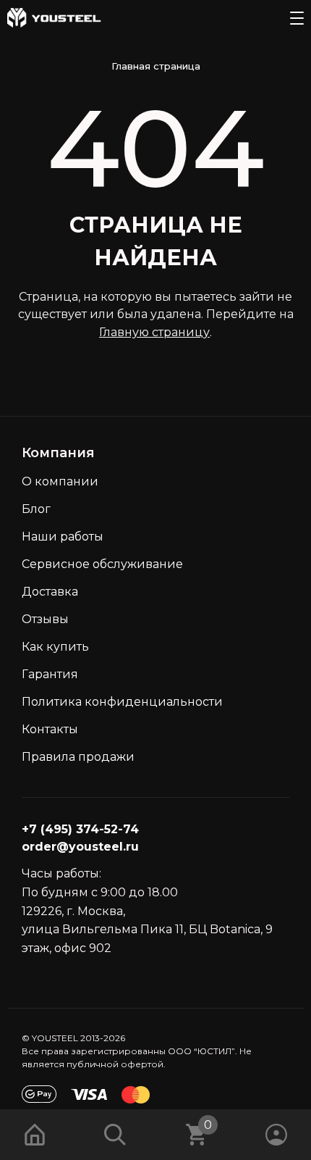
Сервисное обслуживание (102, 564)
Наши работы (62, 536)
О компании (60, 481)
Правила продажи (78, 757)
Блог (36, 509)
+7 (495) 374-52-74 (80, 829)
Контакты (50, 729)
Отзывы (45, 619)
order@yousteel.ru (80, 847)
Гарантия (50, 674)
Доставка (50, 591)
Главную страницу (154, 332)
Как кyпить (55, 647)
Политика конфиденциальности (122, 702)
